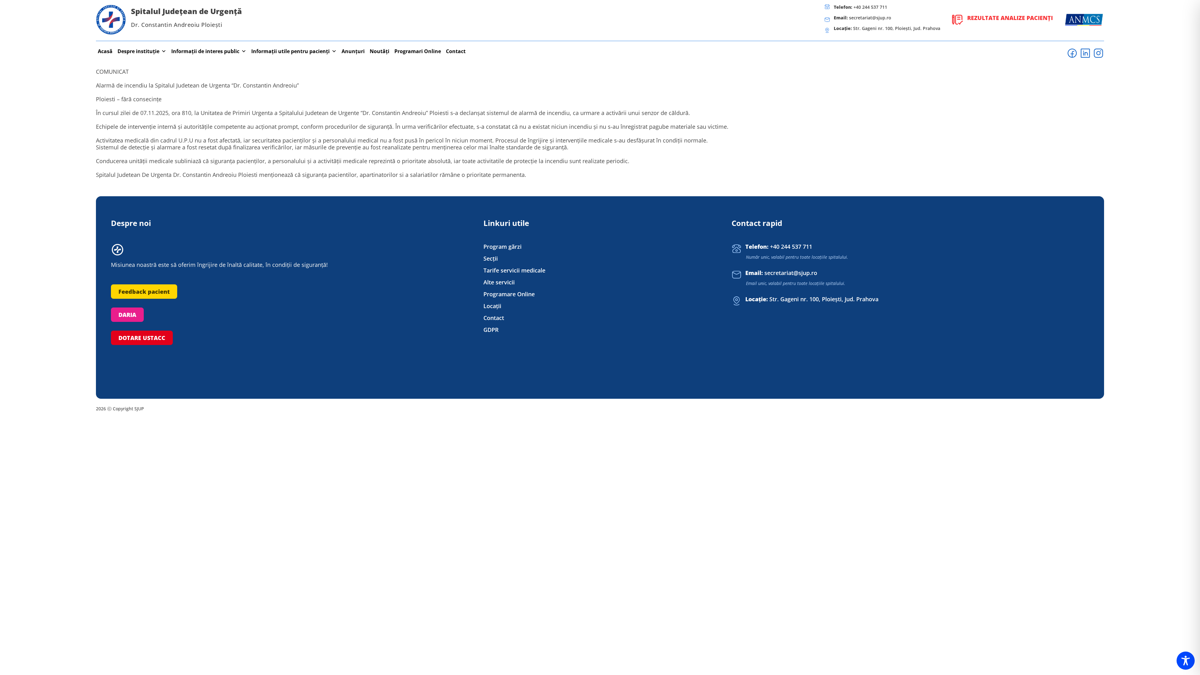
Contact (456, 51)
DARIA (127, 314)
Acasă (105, 51)
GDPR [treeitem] (491, 329)
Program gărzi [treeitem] (502, 246)
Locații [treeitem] (492, 306)
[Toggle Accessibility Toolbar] (1185, 660)
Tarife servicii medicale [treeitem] (514, 270)
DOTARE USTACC (141, 338)
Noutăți (379, 51)
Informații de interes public (205, 51)
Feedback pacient (144, 291)
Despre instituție (138, 51)
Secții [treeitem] (490, 258)
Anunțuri (353, 51)
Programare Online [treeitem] (509, 294)
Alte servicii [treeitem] (499, 282)
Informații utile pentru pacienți (290, 51)
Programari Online (417, 51)
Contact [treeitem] (493, 318)
